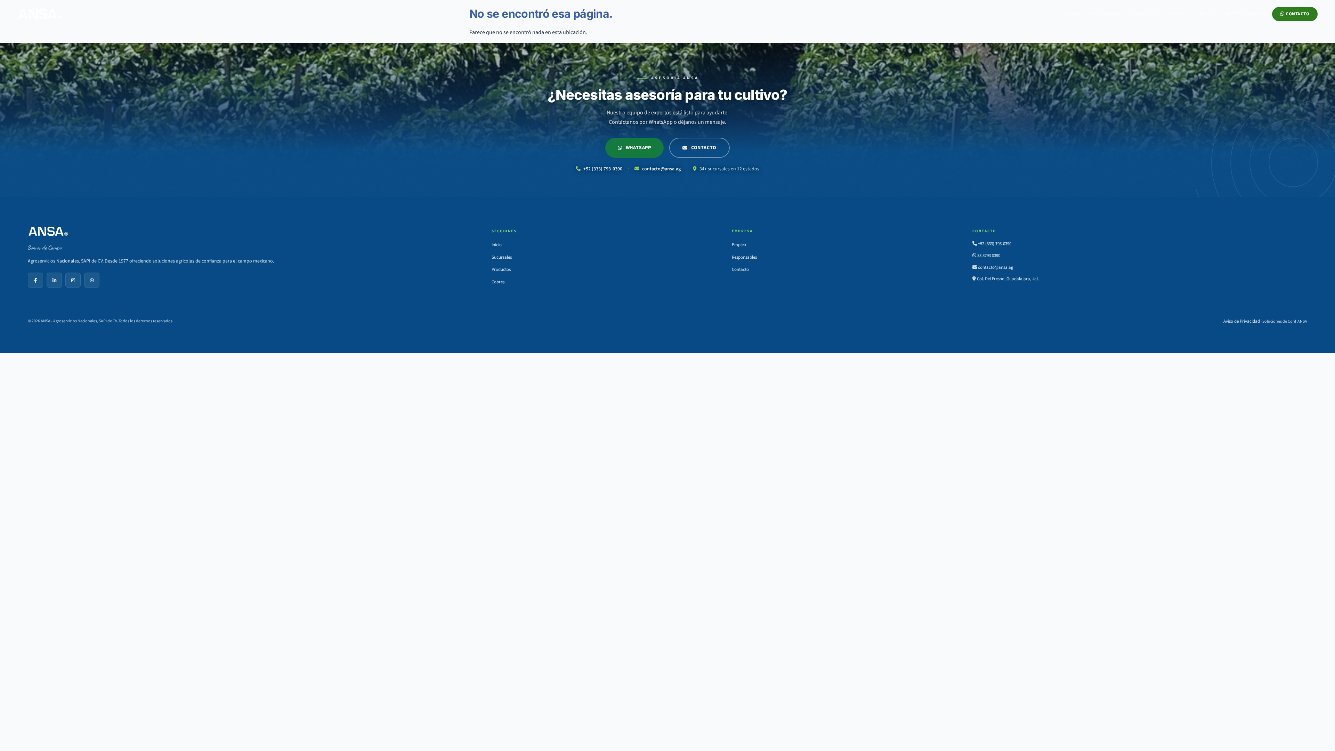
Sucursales (1105, 14)
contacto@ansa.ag (661, 168)
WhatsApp (638, 147)
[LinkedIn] (54, 280)
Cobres (1177, 14)
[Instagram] (73, 280)
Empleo (1206, 14)
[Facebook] (35, 280)
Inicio (1072, 14)
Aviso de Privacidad (1241, 321)
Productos (1144, 14)
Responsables (1244, 14)
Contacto (1297, 14)
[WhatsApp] (91, 280)
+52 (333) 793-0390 (602, 168)
